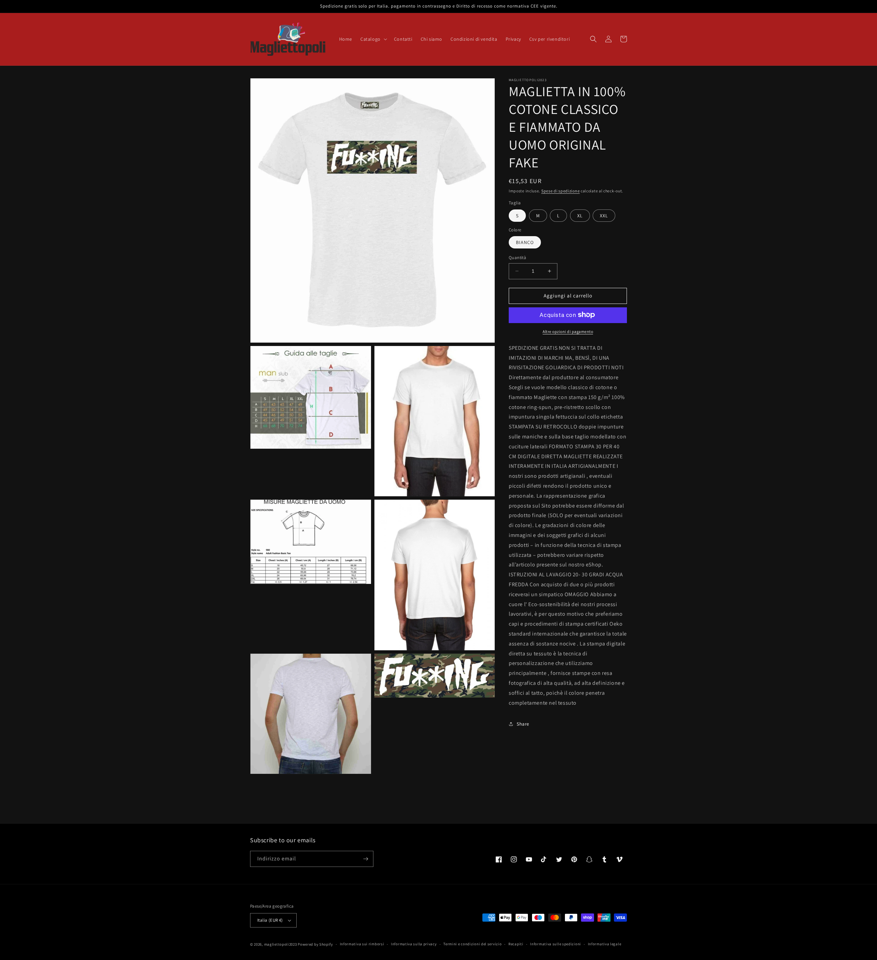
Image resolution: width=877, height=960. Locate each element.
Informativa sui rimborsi (362, 944)
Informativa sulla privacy (414, 944)
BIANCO (525, 242)
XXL (604, 215)
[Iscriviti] (365, 859)
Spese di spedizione (560, 190)
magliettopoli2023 (280, 944)
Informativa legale (604, 944)
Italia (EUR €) (270, 920)
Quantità (517, 257)
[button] (373, 39)
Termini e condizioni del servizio (472, 944)
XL (580, 215)
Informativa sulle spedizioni (555, 944)
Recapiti (515, 944)
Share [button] (523, 723)
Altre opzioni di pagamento (568, 331)
